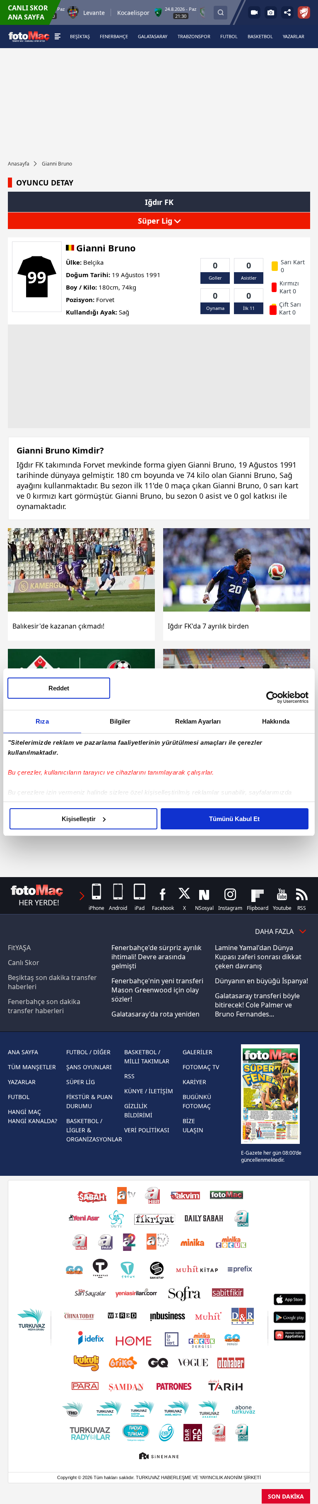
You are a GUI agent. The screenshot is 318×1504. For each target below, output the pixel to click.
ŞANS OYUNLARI (89, 1067)
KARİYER (194, 1082)
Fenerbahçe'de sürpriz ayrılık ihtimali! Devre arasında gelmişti (156, 956)
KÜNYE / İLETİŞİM (148, 1091)
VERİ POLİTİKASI (146, 1130)
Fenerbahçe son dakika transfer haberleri (44, 1006)
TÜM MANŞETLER (32, 1067)
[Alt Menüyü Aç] (57, 36)
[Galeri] (271, 12)
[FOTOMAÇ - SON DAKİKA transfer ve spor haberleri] (29, 36)
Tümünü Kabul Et (234, 818)
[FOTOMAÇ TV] (254, 12)
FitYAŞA (19, 947)
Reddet (58, 688)
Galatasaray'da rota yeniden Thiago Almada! (155, 1018)
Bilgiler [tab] (120, 721)
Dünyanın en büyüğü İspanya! (261, 980)
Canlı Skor (23, 962)
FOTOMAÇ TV (201, 1067)
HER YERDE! (39, 902)
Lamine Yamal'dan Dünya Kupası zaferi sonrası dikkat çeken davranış (258, 956)
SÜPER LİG (80, 1082)
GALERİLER (197, 1052)
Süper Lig (156, 221)
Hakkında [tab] (275, 721)
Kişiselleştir (79, 818)
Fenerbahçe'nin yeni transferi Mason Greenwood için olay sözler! (157, 990)
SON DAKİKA (286, 1496)
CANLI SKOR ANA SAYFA (28, 12)
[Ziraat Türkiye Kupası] (304, 12)
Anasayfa (18, 163)
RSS (129, 1076)
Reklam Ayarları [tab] (198, 721)
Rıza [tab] (42, 721)
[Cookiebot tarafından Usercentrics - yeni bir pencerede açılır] (272, 697)
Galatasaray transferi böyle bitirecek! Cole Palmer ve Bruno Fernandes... (257, 1005)
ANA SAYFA (23, 1052)
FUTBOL (18, 1097)
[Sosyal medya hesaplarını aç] (287, 12)
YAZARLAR (22, 1082)
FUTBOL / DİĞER (88, 1052)
